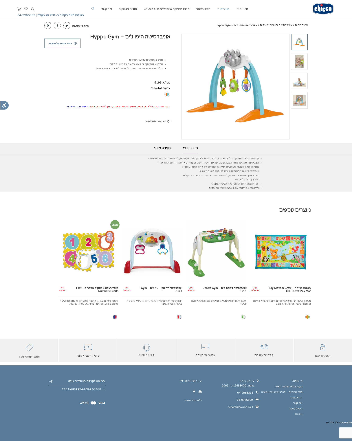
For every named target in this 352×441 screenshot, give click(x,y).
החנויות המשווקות (77, 106)
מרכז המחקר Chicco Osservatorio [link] (167, 9)
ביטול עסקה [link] (295, 408)
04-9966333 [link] (26, 15)
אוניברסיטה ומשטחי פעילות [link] (276, 25)
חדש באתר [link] (203, 9)
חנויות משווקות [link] (128, 9)
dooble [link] (347, 422)
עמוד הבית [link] (301, 25)
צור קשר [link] (106, 9)
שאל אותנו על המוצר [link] (60, 43)
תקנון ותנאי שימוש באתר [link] (288, 386)
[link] (4, 105)
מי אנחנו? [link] (242, 9)
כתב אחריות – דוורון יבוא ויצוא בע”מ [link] (281, 392)
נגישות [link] (298, 414)
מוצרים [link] (224, 9)
